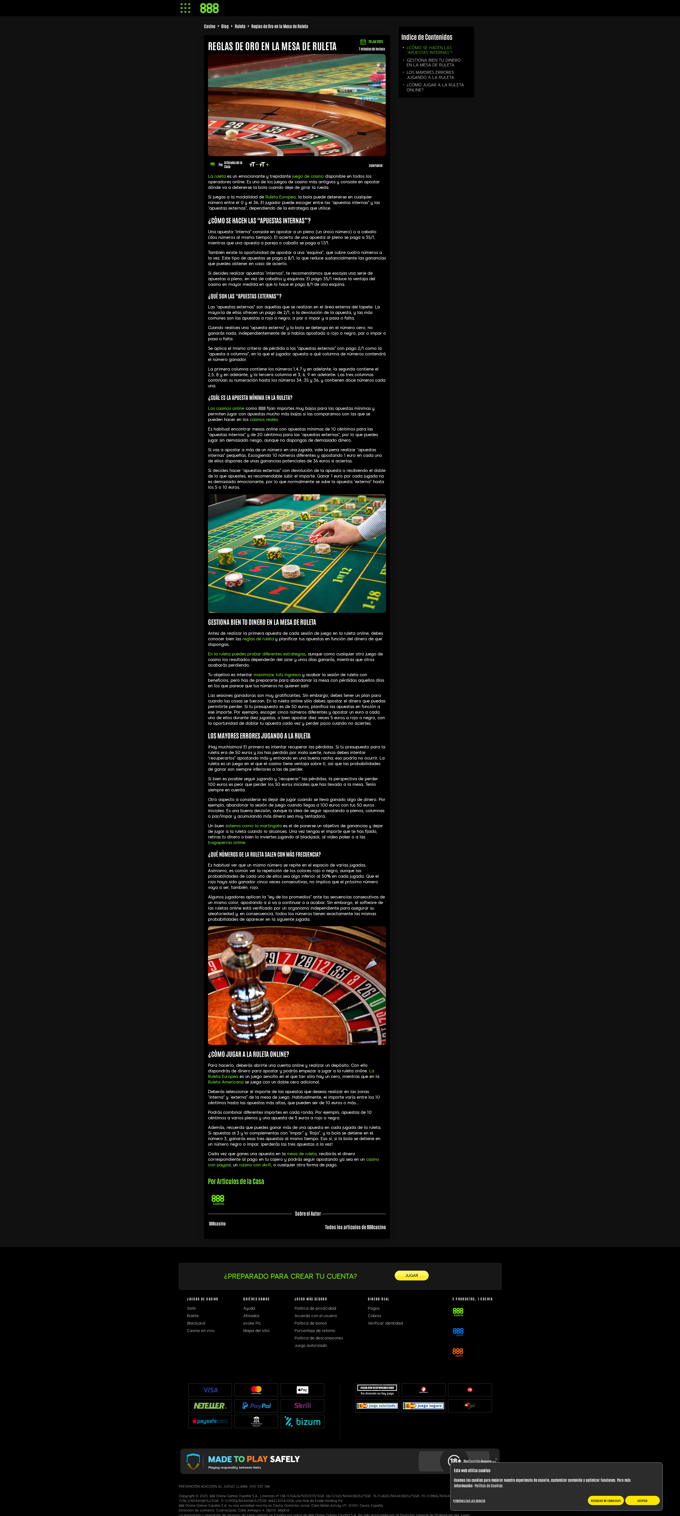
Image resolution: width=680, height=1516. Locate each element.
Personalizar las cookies (469, 1500)
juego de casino (308, 176)
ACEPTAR (643, 1500)
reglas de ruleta (258, 639)
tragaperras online (226, 842)
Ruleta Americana (226, 1082)
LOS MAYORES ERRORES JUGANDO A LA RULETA (430, 75)
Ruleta (240, 26)
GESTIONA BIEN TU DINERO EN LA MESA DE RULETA (434, 62)
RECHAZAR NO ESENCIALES (606, 1500)
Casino (209, 26)
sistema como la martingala (254, 825)
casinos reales (264, 419)
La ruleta (217, 176)
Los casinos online (226, 408)
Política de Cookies (489, 1485)
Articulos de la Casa (233, 164)
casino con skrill (255, 1165)
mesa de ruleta (302, 1153)
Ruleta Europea (280, 197)
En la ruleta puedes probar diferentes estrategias (256, 654)
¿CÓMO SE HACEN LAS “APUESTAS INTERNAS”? (430, 50)
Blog (225, 26)
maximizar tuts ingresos (277, 674)
